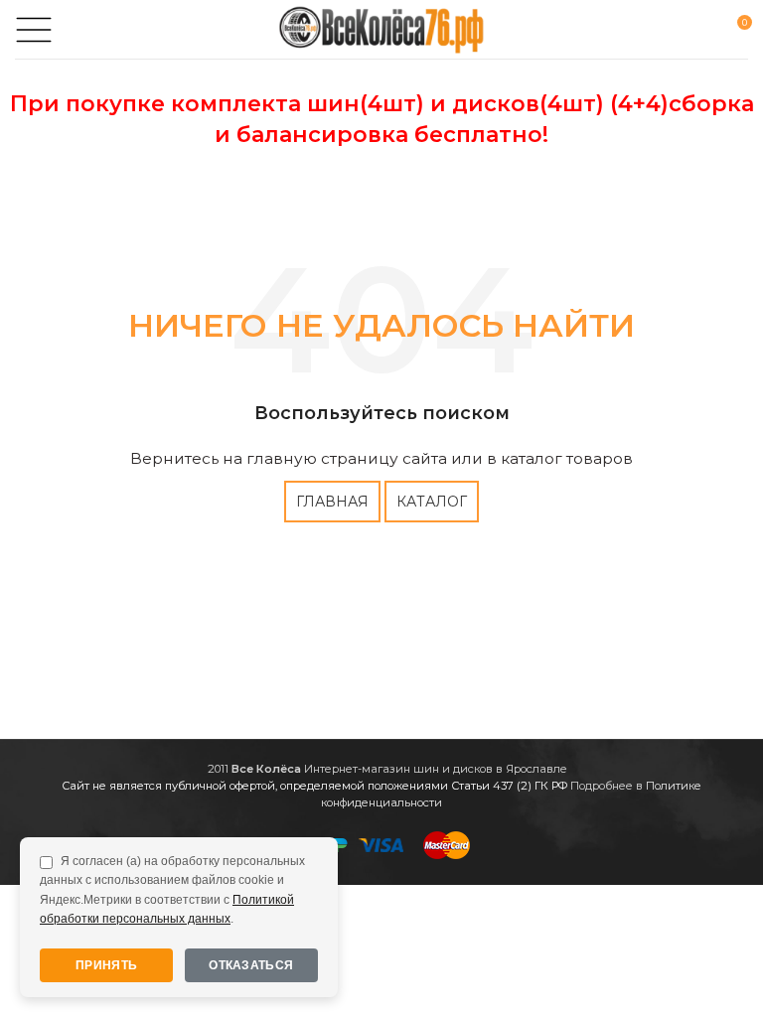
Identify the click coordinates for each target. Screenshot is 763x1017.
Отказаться (251, 965)
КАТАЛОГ (431, 501)
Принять (106, 965)
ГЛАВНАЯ (332, 501)
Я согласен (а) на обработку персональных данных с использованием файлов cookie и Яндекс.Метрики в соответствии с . (172, 890)
